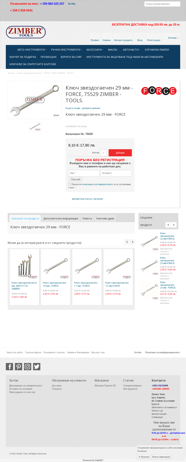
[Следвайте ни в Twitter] (36, 366)
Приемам (145, 457)
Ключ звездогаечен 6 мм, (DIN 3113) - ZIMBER (24, 285)
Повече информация (161, 457)
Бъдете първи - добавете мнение (83, 108)
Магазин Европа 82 (105, 385)
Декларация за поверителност (26, 385)
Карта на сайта (15, 352)
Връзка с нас (98, 352)
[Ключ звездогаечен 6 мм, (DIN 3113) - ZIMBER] (24, 266)
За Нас (72, 3)
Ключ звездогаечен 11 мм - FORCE (85, 284)
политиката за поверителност (97, 184)
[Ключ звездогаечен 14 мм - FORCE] (149, 290)
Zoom (56, 115)
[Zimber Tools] (26, 32)
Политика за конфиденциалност (162, 352)
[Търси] (177, 4)
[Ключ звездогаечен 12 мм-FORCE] (149, 241)
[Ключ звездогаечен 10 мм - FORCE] (56, 266)
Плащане (57, 389)
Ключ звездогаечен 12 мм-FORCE (167, 236)
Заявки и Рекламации (78, 352)
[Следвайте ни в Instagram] (27, 366)
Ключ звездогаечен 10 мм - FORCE (54, 284)
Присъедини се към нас (22, 392)
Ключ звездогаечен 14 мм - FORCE (168, 285)
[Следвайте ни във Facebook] (9, 366)
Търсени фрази (33, 352)
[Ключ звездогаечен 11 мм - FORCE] (87, 266)
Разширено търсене (54, 352)
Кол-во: (96, 152)
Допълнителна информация (60, 218)
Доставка (56, 385)
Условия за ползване (20, 388)
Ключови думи (105, 218)
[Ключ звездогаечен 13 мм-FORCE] (149, 266)
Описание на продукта (25, 218)
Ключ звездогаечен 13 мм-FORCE (167, 261)
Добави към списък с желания (166, 251)
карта (155, 404)
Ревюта (87, 218)
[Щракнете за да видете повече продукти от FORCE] (158, 91)
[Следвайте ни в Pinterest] (18, 366)
